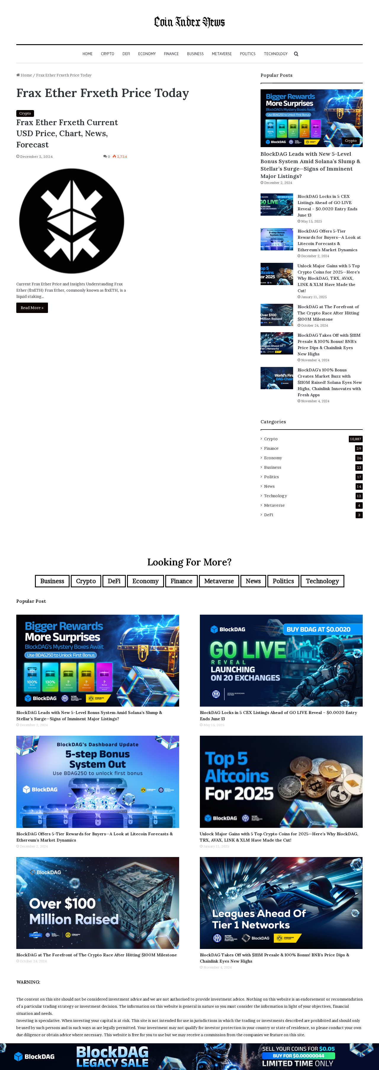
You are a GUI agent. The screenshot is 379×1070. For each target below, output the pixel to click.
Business (195, 53)
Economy (147, 53)
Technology (276, 53)
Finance (171, 53)
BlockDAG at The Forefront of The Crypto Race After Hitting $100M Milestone (328, 313)
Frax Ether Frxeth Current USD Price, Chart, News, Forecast (67, 133)
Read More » (32, 307)
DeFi (126, 53)
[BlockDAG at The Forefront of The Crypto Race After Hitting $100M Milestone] (277, 315)
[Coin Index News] (189, 22)
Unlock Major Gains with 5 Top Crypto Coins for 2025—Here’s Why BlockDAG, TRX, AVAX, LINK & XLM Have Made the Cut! (329, 278)
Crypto (107, 53)
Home (88, 53)
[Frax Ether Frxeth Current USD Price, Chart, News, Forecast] (71, 221)
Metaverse (222, 53)
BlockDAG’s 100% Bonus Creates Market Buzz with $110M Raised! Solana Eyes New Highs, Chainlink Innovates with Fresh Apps (330, 382)
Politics (248, 53)
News (269, 486)
